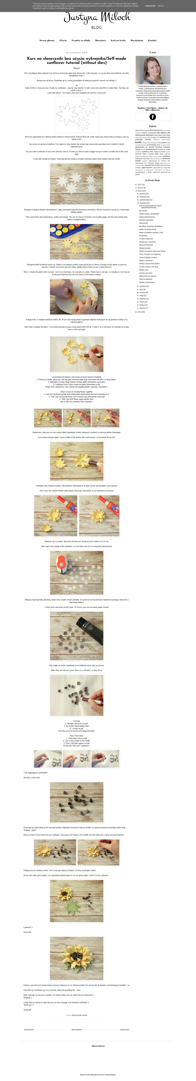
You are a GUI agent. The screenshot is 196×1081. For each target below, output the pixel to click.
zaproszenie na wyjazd (162, 170)
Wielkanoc (166, 159)
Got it (161, 6)
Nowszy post (28, 1030)
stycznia (143, 308)
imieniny (148, 139)
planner (143, 149)
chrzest (144, 133)
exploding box (164, 137)
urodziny (166, 156)
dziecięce (150, 135)
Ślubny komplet (145, 248)
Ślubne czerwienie (146, 260)
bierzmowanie (144, 130)
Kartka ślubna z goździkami (149, 214)
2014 (140, 312)
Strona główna (46, 41)
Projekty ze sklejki (81, 41)
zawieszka (156, 172)
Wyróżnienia (137, 41)
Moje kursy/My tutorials (79, 1015)
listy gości (154, 142)
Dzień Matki (166, 135)
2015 (140, 191)
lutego (142, 305)
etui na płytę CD (153, 137)
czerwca (143, 292)
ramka (168, 151)
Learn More (150, 6)
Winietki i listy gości (146, 220)
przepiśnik (138, 151)
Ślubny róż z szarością (147, 242)
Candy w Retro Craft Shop (148, 267)
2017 (140, 185)
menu (159, 142)
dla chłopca (162, 133)
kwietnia (143, 299)
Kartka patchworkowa (147, 217)
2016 (140, 188)
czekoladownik (152, 133)
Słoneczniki (143, 223)
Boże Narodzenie (156, 130)
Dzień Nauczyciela (141, 137)
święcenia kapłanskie (142, 156)
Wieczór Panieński (156, 158)
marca (142, 302)
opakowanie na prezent (144, 147)
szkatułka (151, 154)
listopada (143, 197)
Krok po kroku (118, 41)
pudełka (145, 152)
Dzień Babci (158, 135)
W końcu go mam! (145, 273)
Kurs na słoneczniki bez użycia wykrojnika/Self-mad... (150, 207)
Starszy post (124, 1030)
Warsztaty (100, 41)
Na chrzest (143, 211)
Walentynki (138, 158)
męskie (164, 143)
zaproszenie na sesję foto (161, 167)
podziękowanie (151, 149)
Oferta (63, 41)
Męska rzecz (143, 270)
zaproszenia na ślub (152, 165)
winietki (138, 161)
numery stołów (165, 145)
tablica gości (153, 156)
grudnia (143, 194)
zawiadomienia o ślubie (143, 172)
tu (66, 80)
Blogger (113, 1075)
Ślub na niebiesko (145, 279)
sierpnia (143, 286)
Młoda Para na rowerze (147, 276)
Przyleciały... (143, 236)
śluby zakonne (165, 154)
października (144, 200)
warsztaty (146, 158)
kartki (138, 142)
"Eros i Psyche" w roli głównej (150, 254)
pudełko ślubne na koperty (157, 151)
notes (158, 145)
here (73, 93)
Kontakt (152, 41)
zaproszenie (147, 167)
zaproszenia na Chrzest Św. (159, 161)
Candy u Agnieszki (146, 239)
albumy (137, 130)
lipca (141, 289)
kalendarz (156, 139)
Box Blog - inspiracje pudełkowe (151, 226)
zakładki (144, 161)
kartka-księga (166, 139)
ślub (157, 154)
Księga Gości (146, 142)
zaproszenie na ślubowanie (144, 170)
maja (142, 296)
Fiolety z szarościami (146, 282)
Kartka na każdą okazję (147, 229)
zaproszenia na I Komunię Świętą (147, 163)
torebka (159, 156)
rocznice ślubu (141, 154)
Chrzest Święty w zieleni (148, 257)
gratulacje (139, 139)
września (143, 203)
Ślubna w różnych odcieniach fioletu (152, 251)
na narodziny (151, 145)
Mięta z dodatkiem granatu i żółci (151, 233)
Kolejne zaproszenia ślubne (149, 264)
